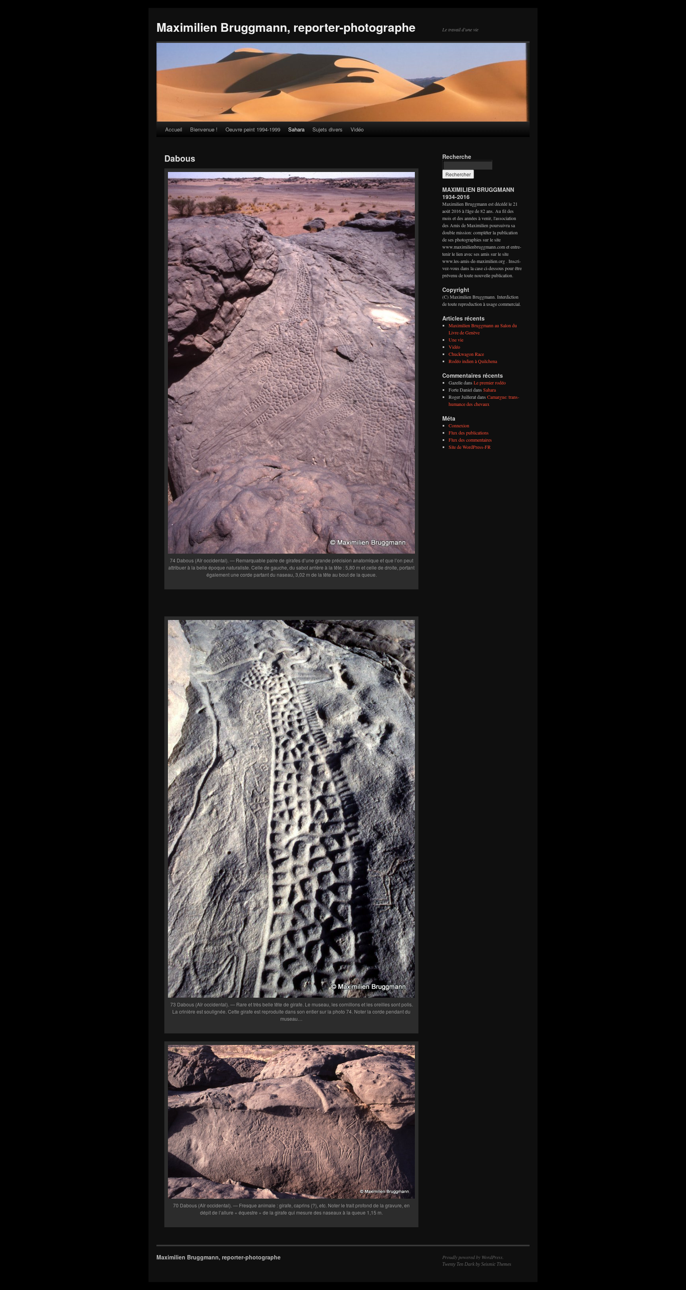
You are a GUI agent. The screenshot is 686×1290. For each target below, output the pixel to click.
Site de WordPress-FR (470, 447)
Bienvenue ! (204, 129)
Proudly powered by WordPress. (473, 1257)
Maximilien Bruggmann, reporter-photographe (286, 26)
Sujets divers (327, 129)
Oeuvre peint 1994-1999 (252, 129)
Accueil (173, 129)
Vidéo (357, 129)
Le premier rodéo (490, 382)
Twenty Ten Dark (458, 1264)
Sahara (296, 129)
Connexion (459, 425)
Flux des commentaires (470, 439)
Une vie (456, 339)
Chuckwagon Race (466, 354)
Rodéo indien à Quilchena (473, 361)
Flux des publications (469, 432)
